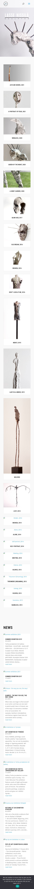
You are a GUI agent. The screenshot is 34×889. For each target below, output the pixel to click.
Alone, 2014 (17, 534)
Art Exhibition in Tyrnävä (14, 732)
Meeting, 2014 (17, 558)
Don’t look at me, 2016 (17, 292)
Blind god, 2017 (17, 218)
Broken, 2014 (17, 523)
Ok (17, 886)
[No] (32, 882)
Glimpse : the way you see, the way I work (16, 696)
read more (8, 664)
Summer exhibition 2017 (13, 676)
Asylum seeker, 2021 (17, 85)
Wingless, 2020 (17, 138)
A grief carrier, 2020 (17, 191)
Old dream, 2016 (17, 244)
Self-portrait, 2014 (17, 546)
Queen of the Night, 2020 (17, 165)
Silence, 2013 (17, 570)
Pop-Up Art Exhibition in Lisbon (16, 844)
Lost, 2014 (17, 511)
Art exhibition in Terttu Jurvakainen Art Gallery (14, 770)
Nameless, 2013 (17, 605)
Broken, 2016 (17, 268)
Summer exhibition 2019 (13, 639)
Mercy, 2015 (17, 343)
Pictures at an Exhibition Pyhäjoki (14, 808)
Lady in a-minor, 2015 (17, 392)
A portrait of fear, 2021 (17, 111)
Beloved (17, 477)
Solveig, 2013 (17, 593)
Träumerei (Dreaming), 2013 (17, 581)
